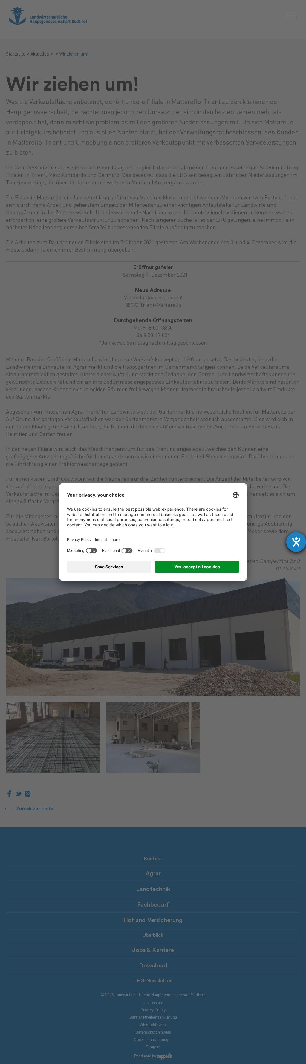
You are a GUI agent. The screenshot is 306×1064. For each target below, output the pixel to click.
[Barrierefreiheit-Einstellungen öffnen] (296, 542)
